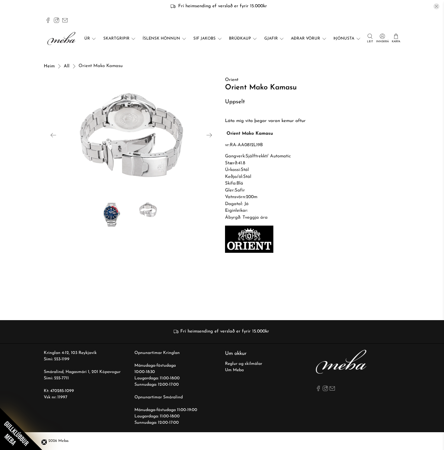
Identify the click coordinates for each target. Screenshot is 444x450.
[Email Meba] (65, 20)
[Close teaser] (44, 442)
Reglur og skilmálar (243, 364)
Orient (231, 80)
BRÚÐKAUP (240, 38)
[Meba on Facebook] (48, 20)
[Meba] (62, 38)
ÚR (87, 38)
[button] (21, 429)
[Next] (209, 135)
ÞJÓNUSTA (343, 38)
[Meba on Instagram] (56, 20)
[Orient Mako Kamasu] (131, 135)
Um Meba (234, 370)
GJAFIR (271, 38)
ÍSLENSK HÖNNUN (161, 38)
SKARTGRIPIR (116, 38)
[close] (436, 6)
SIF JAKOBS (204, 38)
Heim (49, 66)
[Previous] (53, 135)
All (66, 66)
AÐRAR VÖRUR (305, 38)
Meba (63, 441)
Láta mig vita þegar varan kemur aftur (265, 121)
